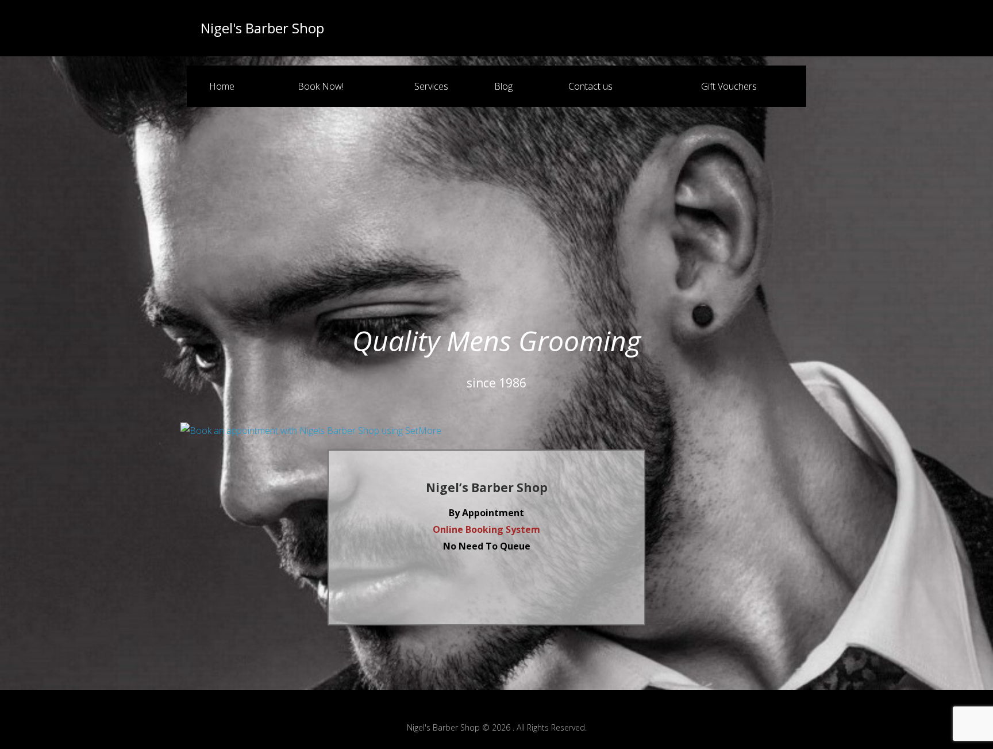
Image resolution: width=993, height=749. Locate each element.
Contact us (590, 86)
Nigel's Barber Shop (262, 28)
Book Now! (321, 86)
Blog (503, 86)
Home (221, 86)
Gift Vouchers (729, 86)
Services (431, 86)
